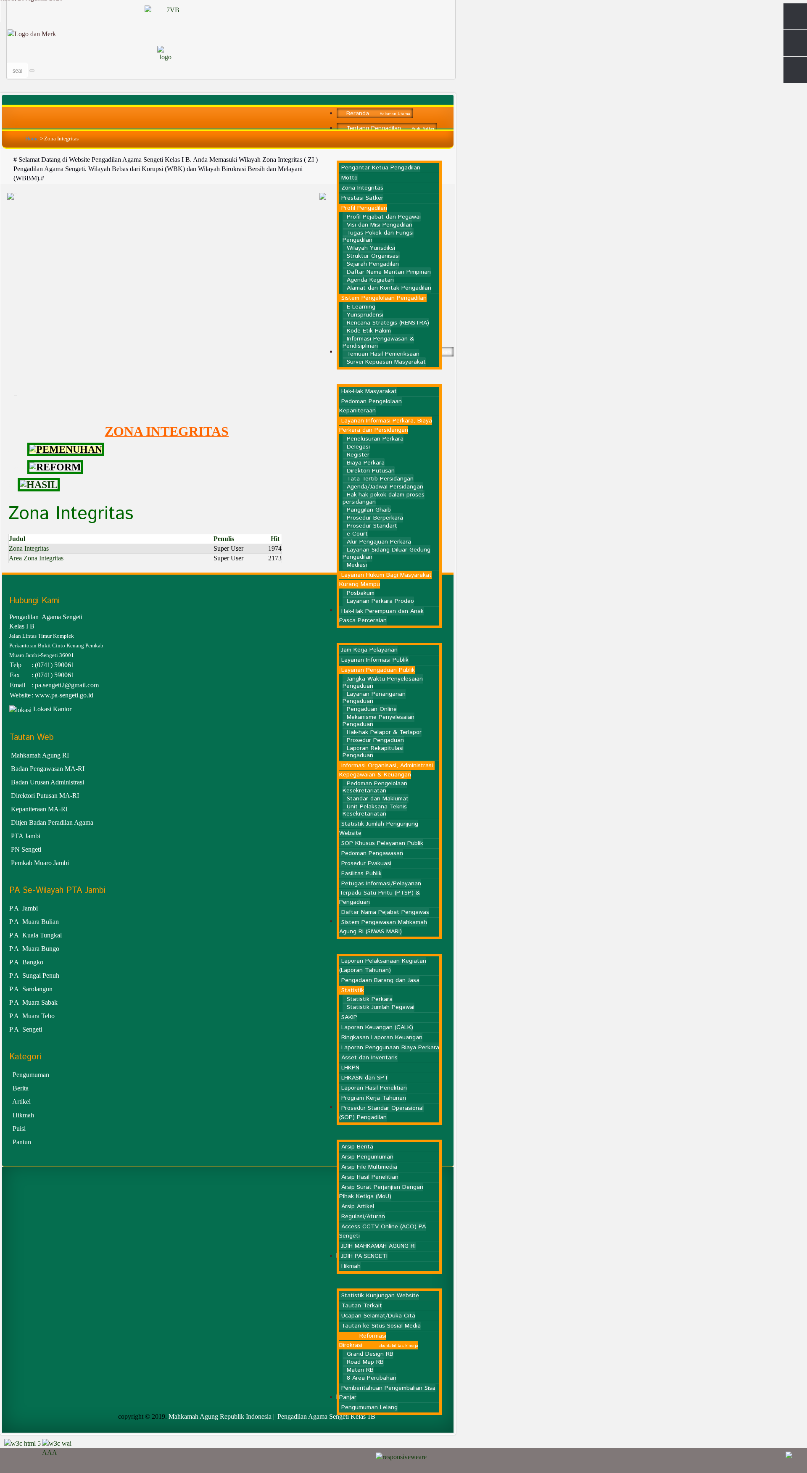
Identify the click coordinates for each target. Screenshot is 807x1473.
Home (32, 138)
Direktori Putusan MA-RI (45, 795)
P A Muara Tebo (32, 1015)
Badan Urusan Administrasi (47, 782)
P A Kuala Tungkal (35, 935)
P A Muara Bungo (34, 948)
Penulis (224, 538)
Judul (17, 538)
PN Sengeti (26, 849)
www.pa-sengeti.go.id (64, 695)
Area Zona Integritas (36, 558)
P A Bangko (26, 962)
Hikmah (23, 1115)
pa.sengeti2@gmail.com (67, 685)
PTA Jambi (25, 835)
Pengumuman (31, 1074)
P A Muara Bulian (34, 921)
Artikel (21, 1101)
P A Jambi (23, 908)
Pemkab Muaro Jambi (40, 862)
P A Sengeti (25, 1029)
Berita (21, 1088)
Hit (275, 538)
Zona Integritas (29, 548)
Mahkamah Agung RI (39, 755)
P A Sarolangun (31, 989)
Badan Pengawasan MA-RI (47, 768)
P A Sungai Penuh (34, 975)
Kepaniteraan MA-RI (40, 809)
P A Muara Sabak (33, 1002)
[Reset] (31, 70)
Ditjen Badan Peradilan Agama (52, 822)
